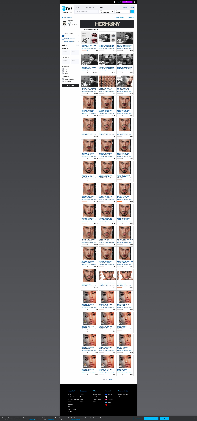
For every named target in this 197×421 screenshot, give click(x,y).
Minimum (65, 51)
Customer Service (97, 399)
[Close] (194, 418)
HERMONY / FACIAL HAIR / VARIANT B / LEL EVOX (123, 176)
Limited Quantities (69, 79)
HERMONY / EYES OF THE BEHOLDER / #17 (105, 348)
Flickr (109, 397)
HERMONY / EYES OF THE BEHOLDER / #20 (105, 327)
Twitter (109, 402)
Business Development (123, 394)
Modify (66, 71)
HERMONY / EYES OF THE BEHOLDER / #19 (123, 327)
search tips (125, 7)
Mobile (69, 394)
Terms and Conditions (75, 419)
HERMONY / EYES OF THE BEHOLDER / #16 (123, 348)
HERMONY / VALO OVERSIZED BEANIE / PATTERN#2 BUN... (124, 68)
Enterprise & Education (73, 399)
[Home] (62, 17)
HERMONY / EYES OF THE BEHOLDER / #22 (123, 305)
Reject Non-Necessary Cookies (151, 418)
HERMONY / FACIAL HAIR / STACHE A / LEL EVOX (105, 240)
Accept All (164, 418)
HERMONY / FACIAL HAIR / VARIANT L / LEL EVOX (105, 111)
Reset (77, 45)
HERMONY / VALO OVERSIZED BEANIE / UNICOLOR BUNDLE (88, 89)
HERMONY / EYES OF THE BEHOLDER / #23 (105, 305)
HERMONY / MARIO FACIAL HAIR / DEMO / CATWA (107, 283)
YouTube (110, 405)
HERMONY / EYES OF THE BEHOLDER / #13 (123, 370)
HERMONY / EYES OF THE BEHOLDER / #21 (87, 327)
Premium (70, 401)
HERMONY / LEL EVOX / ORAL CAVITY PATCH (88, 46)
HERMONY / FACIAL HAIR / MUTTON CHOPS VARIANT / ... (106, 219)
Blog (69, 406)
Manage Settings (138, 418)
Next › (110, 379)
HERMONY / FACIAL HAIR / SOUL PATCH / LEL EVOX (125, 240)
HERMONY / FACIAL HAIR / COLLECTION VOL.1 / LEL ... (106, 89)
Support (69, 411)
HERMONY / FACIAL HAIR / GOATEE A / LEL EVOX (105, 262)
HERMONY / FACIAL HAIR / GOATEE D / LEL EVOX (105, 197)
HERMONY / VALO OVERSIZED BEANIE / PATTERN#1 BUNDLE (106, 68)
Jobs (81, 399)
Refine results (70, 85)
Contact (82, 394)
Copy (65, 69)
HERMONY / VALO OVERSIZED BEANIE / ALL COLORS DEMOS (106, 46)
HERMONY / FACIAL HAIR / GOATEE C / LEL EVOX (87, 197)
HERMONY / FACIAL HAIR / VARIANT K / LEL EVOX (123, 111)
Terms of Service (97, 394)
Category (102, 10)
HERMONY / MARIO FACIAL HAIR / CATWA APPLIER (125, 283)
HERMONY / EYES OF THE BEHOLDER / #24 (87, 305)
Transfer (66, 73)
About (81, 396)
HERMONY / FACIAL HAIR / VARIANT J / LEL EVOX (87, 132)
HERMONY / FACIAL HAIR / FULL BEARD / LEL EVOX (89, 283)
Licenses (95, 401)
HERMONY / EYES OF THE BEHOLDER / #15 (87, 370)
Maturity (117, 10)
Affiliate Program (122, 396)
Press (81, 401)
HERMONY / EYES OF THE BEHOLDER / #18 (87, 348)
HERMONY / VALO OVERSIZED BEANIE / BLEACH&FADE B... (124, 46)
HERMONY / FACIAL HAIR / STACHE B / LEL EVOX (87, 240)
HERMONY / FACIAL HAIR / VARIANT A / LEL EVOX (123, 219)
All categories (68, 17)
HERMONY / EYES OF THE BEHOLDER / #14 (105, 370)
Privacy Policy (96, 396)
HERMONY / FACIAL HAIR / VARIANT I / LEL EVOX (105, 132)
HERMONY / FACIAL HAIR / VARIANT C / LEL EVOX (105, 176)
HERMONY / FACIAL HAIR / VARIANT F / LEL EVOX (123, 154)
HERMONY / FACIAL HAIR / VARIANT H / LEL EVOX (123, 132)
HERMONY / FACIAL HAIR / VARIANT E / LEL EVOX (87, 176)
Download (70, 404)
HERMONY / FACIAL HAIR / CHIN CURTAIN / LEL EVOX (125, 262)
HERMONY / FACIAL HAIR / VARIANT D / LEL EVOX (105, 154)
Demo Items (67, 81)
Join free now (127, 2)
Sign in (119, 2)
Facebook (110, 394)
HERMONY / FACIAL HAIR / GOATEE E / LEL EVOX (123, 197)
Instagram (110, 399)
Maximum (73, 51)
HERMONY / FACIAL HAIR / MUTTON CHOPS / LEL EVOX (88, 219)
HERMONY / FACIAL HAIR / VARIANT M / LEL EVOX (87, 111)
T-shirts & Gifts (71, 396)
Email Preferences (72, 409)
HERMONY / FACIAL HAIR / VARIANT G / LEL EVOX (87, 154)
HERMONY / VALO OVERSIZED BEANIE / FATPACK (88, 68)
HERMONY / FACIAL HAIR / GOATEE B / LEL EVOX (87, 262)
